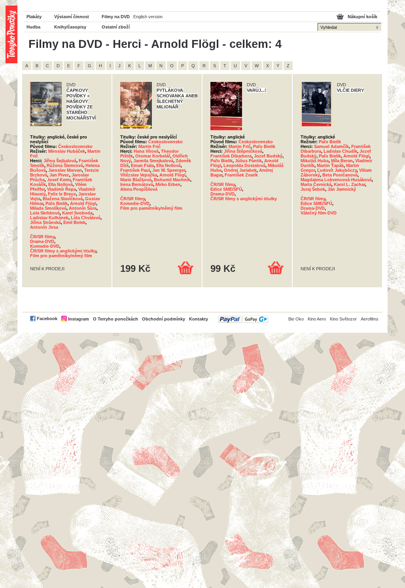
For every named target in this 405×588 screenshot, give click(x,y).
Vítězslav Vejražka (138, 175)
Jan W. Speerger (168, 170)
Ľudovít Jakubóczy (337, 170)
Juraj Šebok (313, 189)
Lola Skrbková (45, 213)
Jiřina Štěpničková (243, 151)
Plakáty (34, 16)
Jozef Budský (268, 156)
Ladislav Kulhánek (49, 217)
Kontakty (198, 319)
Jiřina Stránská (45, 222)
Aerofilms (370, 319)
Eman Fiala (142, 165)
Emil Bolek (74, 222)
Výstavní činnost (71, 16)
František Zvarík (241, 175)
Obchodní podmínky (163, 319)
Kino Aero (317, 319)
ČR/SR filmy (42, 236)
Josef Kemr (58, 179)
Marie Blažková (135, 179)
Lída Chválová (85, 217)
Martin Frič (149, 146)
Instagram (78, 319)
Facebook (47, 318)
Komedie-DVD (44, 246)
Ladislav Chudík (340, 151)
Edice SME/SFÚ (226, 189)
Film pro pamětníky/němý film (61, 255)
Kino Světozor (343, 319)
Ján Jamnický (341, 189)
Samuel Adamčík (331, 146)
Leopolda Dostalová (244, 165)
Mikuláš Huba (315, 160)
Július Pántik (248, 160)
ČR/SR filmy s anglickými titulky (63, 250)
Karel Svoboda (77, 213)
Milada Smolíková (48, 208)
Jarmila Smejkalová (153, 160)
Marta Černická (316, 184)
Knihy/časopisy (70, 27)
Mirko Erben (167, 184)
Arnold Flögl (83, 203)
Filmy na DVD (116, 16)
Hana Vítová (146, 151)
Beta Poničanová (340, 175)
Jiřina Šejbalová (60, 160)
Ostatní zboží (116, 27)
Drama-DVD (42, 241)
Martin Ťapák (330, 165)
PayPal (243, 319)
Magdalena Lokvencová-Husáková (336, 179)
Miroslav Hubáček (66, 151)
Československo (75, 146)
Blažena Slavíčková (63, 198)
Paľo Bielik (56, 203)
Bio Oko (296, 319)
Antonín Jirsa (44, 227)
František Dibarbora (231, 156)
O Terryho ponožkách (115, 319)
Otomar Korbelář (152, 156)
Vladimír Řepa (61, 189)
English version (148, 16)
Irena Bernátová (136, 184)
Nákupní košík (362, 16)
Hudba (33, 27)
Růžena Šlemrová (65, 165)
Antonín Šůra (83, 208)
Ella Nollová (60, 184)
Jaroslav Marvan (65, 170)
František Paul (135, 170)
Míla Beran (342, 160)
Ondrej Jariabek (240, 170)
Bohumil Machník (172, 179)
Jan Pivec (59, 175)
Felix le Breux (62, 194)
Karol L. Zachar (349, 184)
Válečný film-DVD (319, 213)
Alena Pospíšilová (138, 189)
